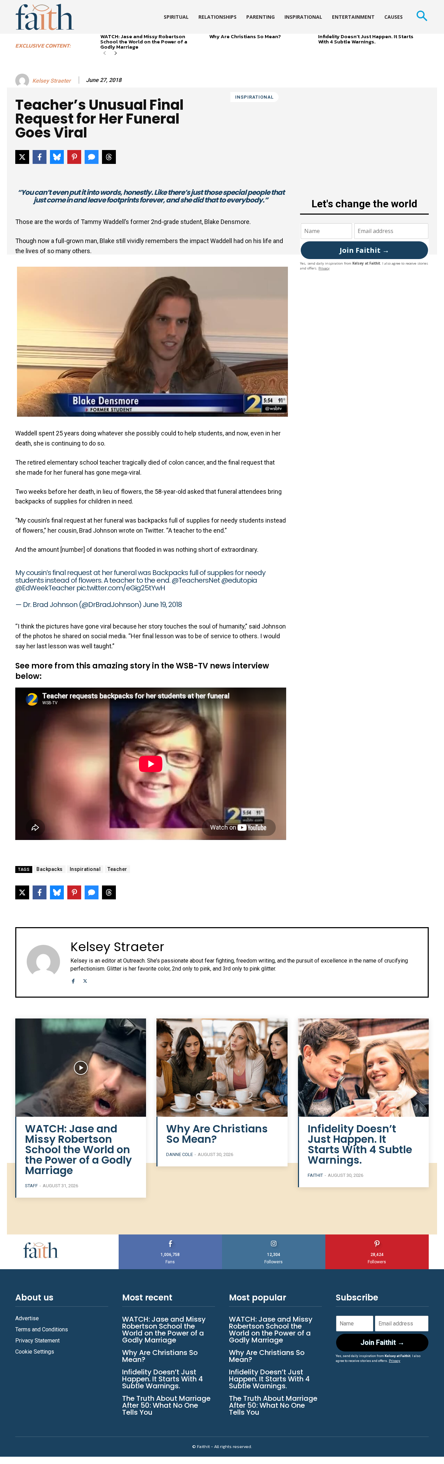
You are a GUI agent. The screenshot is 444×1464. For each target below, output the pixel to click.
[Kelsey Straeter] (23, 81)
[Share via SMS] (92, 157)
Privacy (324, 268)
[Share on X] (22, 157)
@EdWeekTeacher (45, 588)
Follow (274, 1237)
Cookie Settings (34, 1351)
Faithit (315, 1175)
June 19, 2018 (162, 604)
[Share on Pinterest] (74, 157)
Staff (31, 1185)
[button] (422, 17)
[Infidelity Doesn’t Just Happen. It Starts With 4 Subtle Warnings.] (363, 1067)
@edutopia (239, 580)
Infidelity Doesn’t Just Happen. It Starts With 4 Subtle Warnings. (365, 38)
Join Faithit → (364, 250)
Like (170, 1237)
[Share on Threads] (109, 157)
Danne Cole (179, 1154)
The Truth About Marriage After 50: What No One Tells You (166, 1405)
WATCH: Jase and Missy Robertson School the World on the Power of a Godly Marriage (143, 41)
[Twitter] (85, 980)
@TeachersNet (196, 580)
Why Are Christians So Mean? (245, 36)
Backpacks (49, 869)
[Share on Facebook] (39, 157)
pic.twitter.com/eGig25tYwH (120, 588)
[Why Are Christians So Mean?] (221, 1067)
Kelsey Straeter (51, 80)
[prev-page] (104, 53)
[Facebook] (73, 980)
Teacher (117, 869)
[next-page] (115, 53)
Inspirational (254, 97)
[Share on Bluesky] (57, 157)
